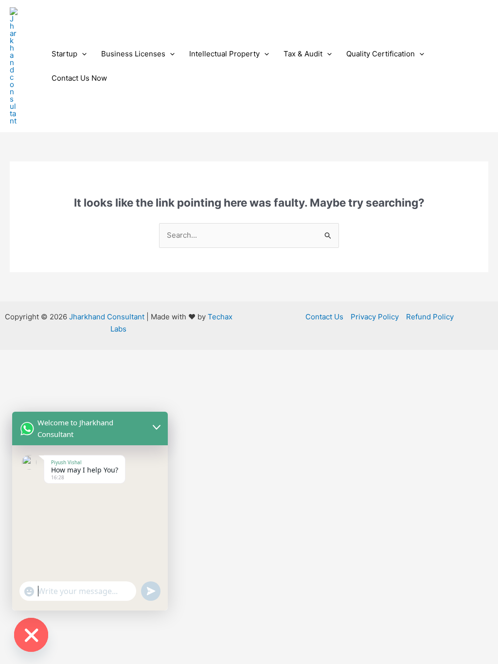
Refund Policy (430, 316)
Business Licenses (133, 53)
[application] (82, 54)
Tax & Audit (303, 53)
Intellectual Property (224, 53)
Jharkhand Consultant (106, 316)
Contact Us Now (79, 78)
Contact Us (324, 316)
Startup (64, 53)
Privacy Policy (375, 316)
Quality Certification (380, 53)
